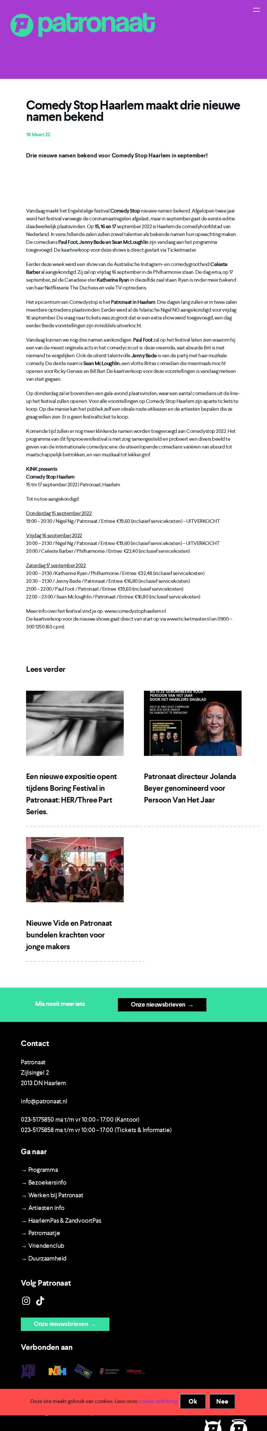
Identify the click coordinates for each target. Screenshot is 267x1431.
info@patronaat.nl (44, 1101)
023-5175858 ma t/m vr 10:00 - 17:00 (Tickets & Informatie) (96, 1130)
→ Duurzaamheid (43, 1258)
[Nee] (259, 1402)
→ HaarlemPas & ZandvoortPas (61, 1221)
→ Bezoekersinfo (43, 1182)
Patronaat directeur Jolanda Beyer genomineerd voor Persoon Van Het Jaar (190, 788)
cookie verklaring (157, 1401)
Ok (193, 1401)
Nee (222, 1401)
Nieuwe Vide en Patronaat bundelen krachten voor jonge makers (69, 935)
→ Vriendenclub (42, 1246)
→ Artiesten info (42, 1208)
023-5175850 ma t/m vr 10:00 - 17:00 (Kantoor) (80, 1119)
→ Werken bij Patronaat (52, 1195)
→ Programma (39, 1170)
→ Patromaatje (40, 1233)
